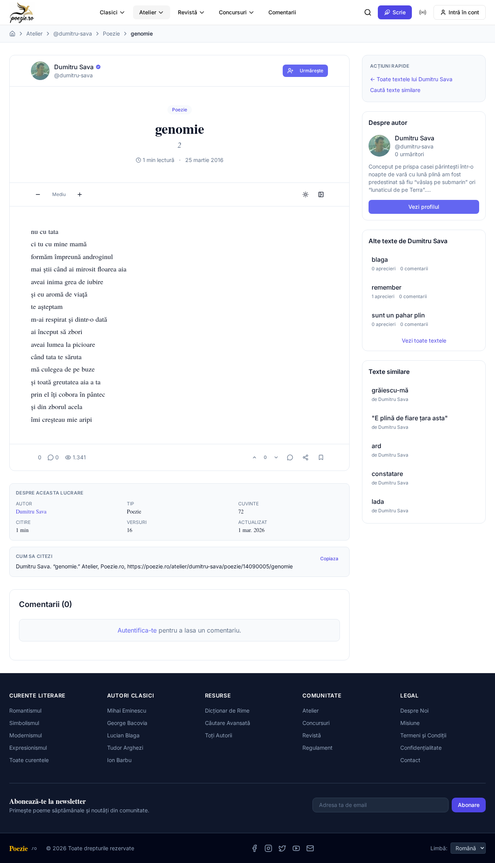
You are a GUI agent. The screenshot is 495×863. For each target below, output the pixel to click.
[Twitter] (282, 848)
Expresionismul (28, 747)
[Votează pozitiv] (254, 457)
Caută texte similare (395, 90)
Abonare (469, 805)
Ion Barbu (119, 760)
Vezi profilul (423, 206)
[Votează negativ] (276, 457)
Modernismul (25, 735)
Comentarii (282, 12)
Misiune (410, 723)
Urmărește (311, 70)
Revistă (187, 12)
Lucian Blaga (123, 735)
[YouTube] (296, 848)
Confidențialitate (421, 747)
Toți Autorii (218, 735)
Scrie (399, 12)
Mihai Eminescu (126, 710)
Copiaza (329, 558)
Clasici (109, 12)
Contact (410, 760)
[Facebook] (254, 848)
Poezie (111, 33)
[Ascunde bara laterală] (321, 194)
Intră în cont (464, 12)
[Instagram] (268, 848)
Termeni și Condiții (423, 735)
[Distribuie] (305, 457)
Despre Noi (414, 710)
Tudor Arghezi (125, 747)
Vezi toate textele (424, 340)
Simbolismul (24, 723)
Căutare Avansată (227, 723)
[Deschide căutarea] (368, 12)
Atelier (147, 12)
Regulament (317, 747)
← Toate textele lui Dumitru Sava (411, 79)
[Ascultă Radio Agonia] (422, 12)
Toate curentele (29, 760)
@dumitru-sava (72, 33)
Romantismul (25, 710)
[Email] (310, 848)
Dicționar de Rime (227, 710)
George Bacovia (127, 723)
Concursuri (233, 12)
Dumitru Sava (31, 511)
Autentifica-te (137, 630)
